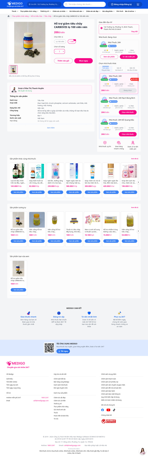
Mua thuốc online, (57, 451)
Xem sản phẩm (109, 57)
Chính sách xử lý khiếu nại (109, 382)
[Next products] (138, 182)
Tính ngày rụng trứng (13, 388)
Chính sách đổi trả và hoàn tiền (111, 388)
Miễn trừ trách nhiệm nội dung (111, 400)
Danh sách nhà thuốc (61, 385)
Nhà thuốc (119, 11)
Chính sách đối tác (60, 379)
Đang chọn (128, 90)
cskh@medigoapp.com (41, 401)
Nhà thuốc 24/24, (45, 451)
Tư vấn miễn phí (129, 57)
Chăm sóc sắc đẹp (59, 398)
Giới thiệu (9, 379)
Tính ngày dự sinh (12, 385)
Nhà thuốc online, (70, 451)
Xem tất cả (134, 159)
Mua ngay (83, 61)
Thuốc (56, 413)
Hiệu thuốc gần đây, (93, 451)
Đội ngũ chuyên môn (61, 388)
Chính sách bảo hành (108, 391)
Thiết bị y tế (58, 404)
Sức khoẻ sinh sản (60, 410)
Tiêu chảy (47, 16)
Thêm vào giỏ (63, 61)
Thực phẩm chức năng (20, 16)
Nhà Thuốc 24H (114, 42)
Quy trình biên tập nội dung (110, 397)
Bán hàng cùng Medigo (61, 382)
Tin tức (56, 419)
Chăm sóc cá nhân (60, 401)
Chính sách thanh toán (108, 379)
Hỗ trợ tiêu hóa (36, 16)
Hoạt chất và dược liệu (61, 416)
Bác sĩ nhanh (76, 453)
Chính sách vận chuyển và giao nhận (113, 385)
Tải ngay (64, 351)
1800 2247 (45, 398)
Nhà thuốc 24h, (81, 451)
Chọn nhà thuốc (128, 112)
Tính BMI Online (11, 382)
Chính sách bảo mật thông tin (111, 394)
